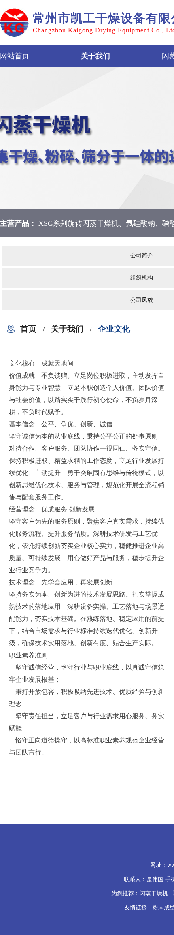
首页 (28, 328)
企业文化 (114, 328)
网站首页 (14, 56)
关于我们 (95, 56)
